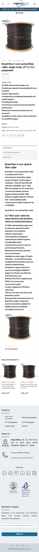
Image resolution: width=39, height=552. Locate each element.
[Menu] (3, 3)
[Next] (37, 380)
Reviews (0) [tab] (7, 157)
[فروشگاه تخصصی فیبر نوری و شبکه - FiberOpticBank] (21, 4)
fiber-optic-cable (18, 61)
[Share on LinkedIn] (23, 136)
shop (9, 61)
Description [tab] (7, 148)
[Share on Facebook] (7, 136)
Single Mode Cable (30, 131)
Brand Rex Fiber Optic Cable (14, 131)
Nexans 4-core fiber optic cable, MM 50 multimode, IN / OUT (29, 386)
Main (12, 546)
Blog (17, 546)
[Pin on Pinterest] (19, 136)
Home (4, 61)
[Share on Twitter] (11, 136)
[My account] (35, 3)
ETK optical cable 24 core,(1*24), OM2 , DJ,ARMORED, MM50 (8, 386)
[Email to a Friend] (15, 136)
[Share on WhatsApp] (3, 136)
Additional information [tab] (11, 153)
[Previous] (1, 380)
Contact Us (24, 546)
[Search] (8, 4)
